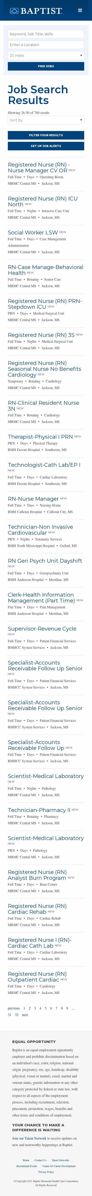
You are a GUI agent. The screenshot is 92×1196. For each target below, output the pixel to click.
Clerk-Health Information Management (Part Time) (41, 597)
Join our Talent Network (29, 1138)
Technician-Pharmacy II (39, 810)
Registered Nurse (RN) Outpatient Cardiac (37, 977)
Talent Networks (60, 1160)
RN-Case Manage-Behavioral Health (45, 270)
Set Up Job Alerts (46, 146)
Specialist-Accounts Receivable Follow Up (36, 745)
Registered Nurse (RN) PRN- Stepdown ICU (45, 304)
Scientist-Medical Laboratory (46, 776)
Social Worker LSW (33, 232)
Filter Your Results (46, 135)
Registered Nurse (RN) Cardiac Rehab (37, 909)
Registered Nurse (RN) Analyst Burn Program (37, 875)
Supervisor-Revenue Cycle (42, 628)
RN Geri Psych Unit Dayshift (45, 561)
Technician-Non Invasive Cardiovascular (40, 530)
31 (9, 1014)
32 (17, 1014)
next (25, 1014)
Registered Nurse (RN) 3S (41, 335)
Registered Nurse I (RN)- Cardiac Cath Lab (39, 943)
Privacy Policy (46, 1172)
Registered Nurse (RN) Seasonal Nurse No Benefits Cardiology (44, 369)
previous (14, 1008)
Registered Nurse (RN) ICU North (43, 201)
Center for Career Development (58, 1166)
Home (26, 1160)
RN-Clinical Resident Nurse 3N (43, 406)
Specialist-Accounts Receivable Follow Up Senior (45, 665)
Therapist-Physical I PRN (40, 436)
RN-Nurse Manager (33, 499)
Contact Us (40, 1160)
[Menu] (80, 10)
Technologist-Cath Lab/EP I (44, 465)
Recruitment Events (27, 1166)
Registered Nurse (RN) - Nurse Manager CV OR (39, 167)
